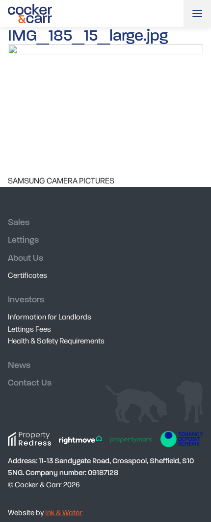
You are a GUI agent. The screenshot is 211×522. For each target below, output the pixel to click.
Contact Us (30, 383)
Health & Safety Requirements (56, 340)
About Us (25, 258)
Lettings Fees (29, 328)
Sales (18, 222)
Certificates (27, 274)
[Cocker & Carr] (30, 13)
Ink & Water (63, 512)
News (19, 365)
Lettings (23, 240)
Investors (26, 300)
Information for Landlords (49, 316)
